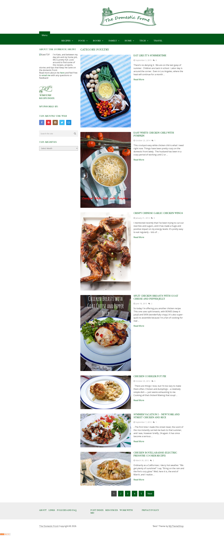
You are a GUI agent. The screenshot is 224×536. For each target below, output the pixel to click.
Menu (44, 35)
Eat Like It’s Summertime (150, 55)
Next (150, 493)
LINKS (52, 510)
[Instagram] (55, 122)
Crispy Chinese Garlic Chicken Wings (158, 213)
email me (46, 75)
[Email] (68, 122)
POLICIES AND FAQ (67, 510)
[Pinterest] (48, 122)
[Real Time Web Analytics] (5, 534)
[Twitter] (62, 122)
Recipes (66, 40)
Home (128, 40)
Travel (158, 40)
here (62, 72)
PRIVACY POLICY (150, 510)
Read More (139, 79)
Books (97, 40)
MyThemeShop (176, 526)
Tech (142, 40)
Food (81, 40)
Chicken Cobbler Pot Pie (150, 376)
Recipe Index (46, 98)
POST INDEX (96, 510)
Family (113, 40)
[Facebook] (41, 122)
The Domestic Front (48, 526)
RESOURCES (111, 510)
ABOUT (43, 510)
